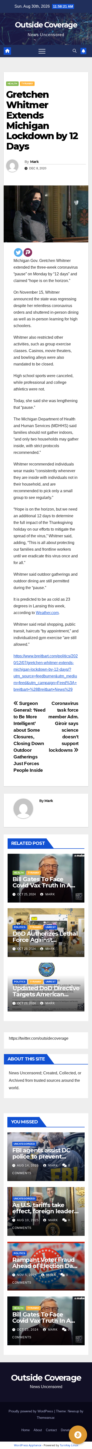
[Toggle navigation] (42, 51)
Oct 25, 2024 (28, 1329)
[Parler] (28, 252)
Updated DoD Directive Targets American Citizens (46, 994)
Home (25, 1430)
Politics (20, 927)
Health (12, 83)
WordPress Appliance (27, 1445)
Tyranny (27, 83)
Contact (51, 1430)
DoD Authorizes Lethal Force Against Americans (45, 940)
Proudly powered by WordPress (31, 1411)
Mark (34, 161)
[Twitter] (18, 252)
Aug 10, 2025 (28, 1220)
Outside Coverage (46, 24)
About (38, 1430)
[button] (75, 51)
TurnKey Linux (69, 1445)
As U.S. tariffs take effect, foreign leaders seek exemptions (44, 1211)
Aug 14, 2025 (28, 1165)
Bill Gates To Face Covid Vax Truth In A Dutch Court (42, 885)
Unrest (51, 927)
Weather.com (47, 613)
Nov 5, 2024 (27, 1275)
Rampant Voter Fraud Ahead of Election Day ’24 (44, 1266)
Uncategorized (24, 1143)
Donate (66, 1430)
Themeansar (45, 1418)
